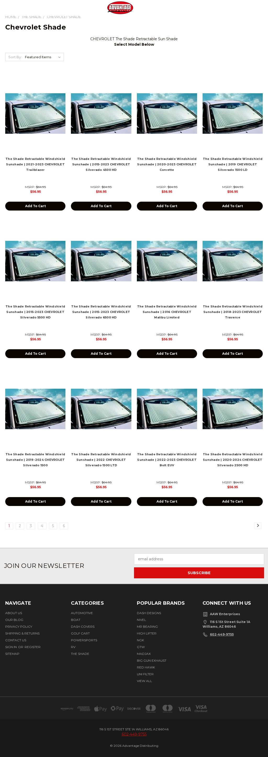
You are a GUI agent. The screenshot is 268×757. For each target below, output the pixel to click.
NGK (140, 640)
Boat (75, 620)
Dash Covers (82, 626)
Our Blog (14, 620)
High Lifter (147, 633)
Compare (34, 118)
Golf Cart (80, 633)
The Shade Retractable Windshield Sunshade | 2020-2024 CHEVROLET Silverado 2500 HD (233, 459)
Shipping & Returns (22, 633)
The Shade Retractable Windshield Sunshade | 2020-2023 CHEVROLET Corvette (167, 164)
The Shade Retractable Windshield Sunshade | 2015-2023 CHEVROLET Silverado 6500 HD (101, 312)
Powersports (84, 640)
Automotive (82, 613)
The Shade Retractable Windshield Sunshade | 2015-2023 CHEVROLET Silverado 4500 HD (101, 164)
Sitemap (12, 654)
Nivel (141, 620)
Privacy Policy (18, 626)
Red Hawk (146, 667)
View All (144, 681)
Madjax (144, 654)
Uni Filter (145, 674)
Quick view (35, 107)
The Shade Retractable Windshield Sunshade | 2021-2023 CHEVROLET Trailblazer (35, 164)
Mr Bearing (147, 626)
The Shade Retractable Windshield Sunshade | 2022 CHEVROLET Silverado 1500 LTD (101, 459)
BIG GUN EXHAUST (151, 660)
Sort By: (15, 57)
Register (33, 647)
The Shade (80, 654)
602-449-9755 (222, 634)
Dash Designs (149, 613)
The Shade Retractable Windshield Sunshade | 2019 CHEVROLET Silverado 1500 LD (233, 164)
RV (73, 647)
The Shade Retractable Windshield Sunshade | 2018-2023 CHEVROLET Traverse (233, 312)
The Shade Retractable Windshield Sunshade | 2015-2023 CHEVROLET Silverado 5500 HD (35, 312)
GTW (141, 647)
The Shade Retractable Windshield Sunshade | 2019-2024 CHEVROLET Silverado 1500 (35, 459)
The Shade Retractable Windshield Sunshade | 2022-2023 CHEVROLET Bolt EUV (167, 459)
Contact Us (15, 640)
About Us (13, 613)
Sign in (11, 647)
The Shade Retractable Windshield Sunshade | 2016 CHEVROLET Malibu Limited (167, 312)
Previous (258, 737)
